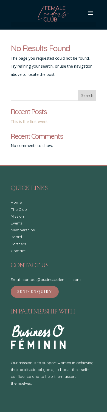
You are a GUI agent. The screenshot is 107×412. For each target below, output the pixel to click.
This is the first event (29, 121)
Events (16, 223)
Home (16, 202)
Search (87, 95)
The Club (19, 209)
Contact (18, 250)
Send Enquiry (34, 291)
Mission (17, 216)
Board (16, 236)
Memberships (23, 229)
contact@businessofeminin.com (51, 279)
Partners (18, 243)
